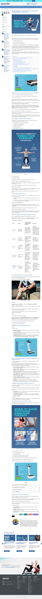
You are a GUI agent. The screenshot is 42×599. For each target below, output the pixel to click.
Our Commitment (19, 581)
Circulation (29, 583)
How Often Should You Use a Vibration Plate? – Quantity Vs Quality (7, 67)
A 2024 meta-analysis (15, 195)
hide (16, 56)
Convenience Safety (29, 584)
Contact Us (34, 578)
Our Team (18, 579)
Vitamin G (29, 578)
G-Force (18, 183)
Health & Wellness (4, 20)
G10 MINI (24, 578)
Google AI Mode (35, 514)
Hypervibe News (4, 22)
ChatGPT (21, 514)
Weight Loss (29, 582)
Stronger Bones (30, 580)
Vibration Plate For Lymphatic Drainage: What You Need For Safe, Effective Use (7, 58)
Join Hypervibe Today (19, 582)
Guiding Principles (19, 580)
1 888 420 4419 (34, 4)
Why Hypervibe (30, 592)
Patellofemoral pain (15, 109)
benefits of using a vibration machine (32, 173)
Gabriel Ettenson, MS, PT (25, 519)
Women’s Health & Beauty (30, 588)
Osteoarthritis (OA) (15, 97)
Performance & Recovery (30, 590)
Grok (13, 516)
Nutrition (3, 24)
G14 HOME (24, 579)
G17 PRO (24, 580)
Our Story (18, 578)
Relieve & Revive (30, 591)
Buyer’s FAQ (29, 593)
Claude (30, 514)
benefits (36, 204)
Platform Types (30, 579)
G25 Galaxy (24, 581)
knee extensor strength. (30, 189)
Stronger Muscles (30, 581)
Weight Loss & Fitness (30, 587)
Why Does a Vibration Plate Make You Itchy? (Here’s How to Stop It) (6, 43)
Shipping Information (18, 588)
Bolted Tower (24, 582)
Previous (2, 543)
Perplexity (25, 514)
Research (13, 306)
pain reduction (18, 218)
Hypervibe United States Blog (36, 579)
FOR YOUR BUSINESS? (33, 3)
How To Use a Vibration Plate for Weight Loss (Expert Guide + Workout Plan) (7, 35)
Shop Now (18, 89)
